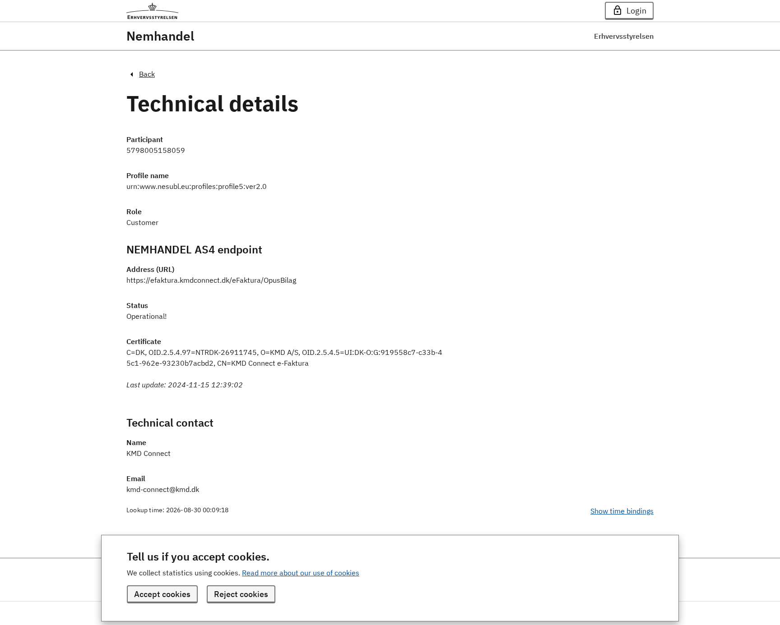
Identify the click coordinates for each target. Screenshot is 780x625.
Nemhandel (160, 36)
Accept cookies (162, 594)
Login (636, 10)
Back (147, 73)
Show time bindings (622, 510)
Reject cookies (241, 594)
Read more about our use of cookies (300, 572)
